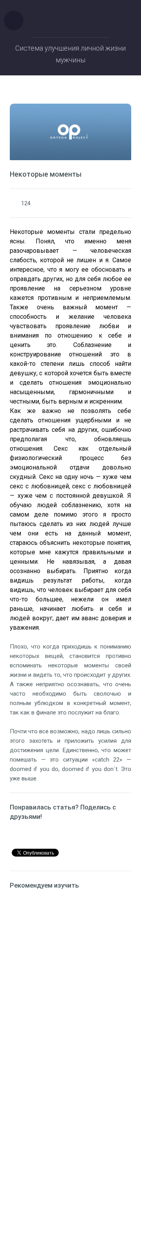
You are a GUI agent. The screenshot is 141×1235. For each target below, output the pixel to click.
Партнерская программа (70, 1183)
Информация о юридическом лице (71, 1164)
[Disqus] (70, 997)
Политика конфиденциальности (70, 1174)
